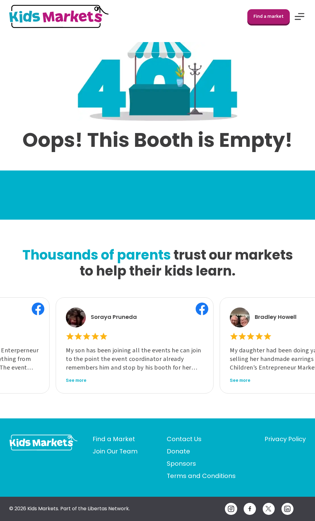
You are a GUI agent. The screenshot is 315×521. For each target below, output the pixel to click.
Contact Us (184, 439)
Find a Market (114, 439)
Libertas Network (108, 508)
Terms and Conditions (201, 476)
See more (65, 380)
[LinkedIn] (287, 509)
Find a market (268, 16)
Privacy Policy (285, 439)
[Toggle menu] (299, 16)
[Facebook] (250, 509)
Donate (178, 451)
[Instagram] (231, 509)
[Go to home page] (43, 442)
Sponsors (181, 463)
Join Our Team (115, 451)
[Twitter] (269, 509)
